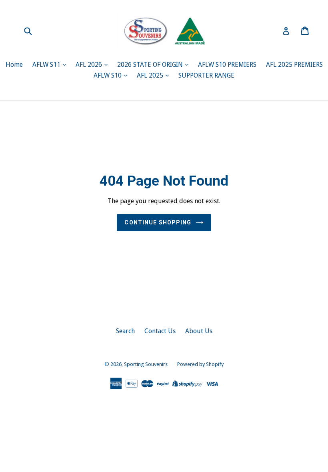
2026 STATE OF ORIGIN (150, 64)
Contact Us (160, 331)
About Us (198, 331)
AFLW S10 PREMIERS (227, 64)
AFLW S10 (108, 75)
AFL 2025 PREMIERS (294, 64)
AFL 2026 (90, 64)
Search (125, 331)
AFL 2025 (151, 75)
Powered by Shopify (200, 364)
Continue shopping (157, 222)
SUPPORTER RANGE (206, 75)
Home (14, 64)
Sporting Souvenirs (146, 364)
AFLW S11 (47, 64)
